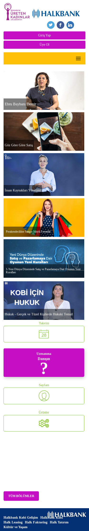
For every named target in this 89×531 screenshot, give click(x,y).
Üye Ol (44, 44)
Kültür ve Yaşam (16, 527)
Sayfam (44, 385)
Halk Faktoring (36, 522)
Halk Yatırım (59, 522)
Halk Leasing (13, 522)
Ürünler (44, 412)
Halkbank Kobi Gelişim (21, 517)
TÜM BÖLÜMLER (21, 496)
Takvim (44, 323)
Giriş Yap (44, 35)
